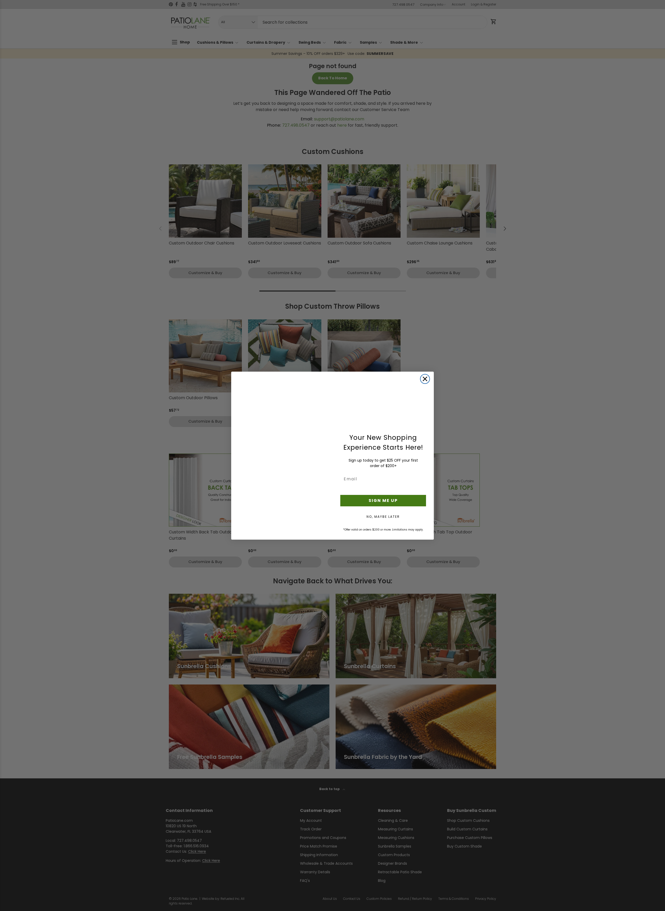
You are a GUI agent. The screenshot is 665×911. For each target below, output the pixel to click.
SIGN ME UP (383, 500)
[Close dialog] (425, 379)
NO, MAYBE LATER (383, 516)
